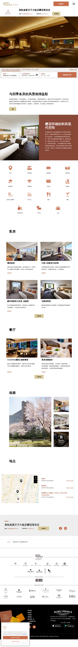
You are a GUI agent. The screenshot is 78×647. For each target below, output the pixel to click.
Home (8, 542)
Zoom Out (35, 481)
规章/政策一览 (31, 619)
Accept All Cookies (15, 637)
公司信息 (30, 614)
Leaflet (37, 502)
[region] (73, 4)
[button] (17, 491)
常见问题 (30, 610)
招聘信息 (30, 617)
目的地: (4, 73)
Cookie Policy (25, 634)
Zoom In (35, 478)
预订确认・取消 (73, 69)
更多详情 (9, 272)
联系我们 (30, 612)
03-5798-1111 (45, 13)
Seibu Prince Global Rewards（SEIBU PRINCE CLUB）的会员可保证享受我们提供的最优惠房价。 (20, 70)
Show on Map (69, 480)
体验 (13, 109)
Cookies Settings (15, 641)
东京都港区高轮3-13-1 (27, 13)
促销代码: (43, 73)
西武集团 (30, 623)
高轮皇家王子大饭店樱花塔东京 (11, 75)
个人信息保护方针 (32, 621)
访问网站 (56, 13)
